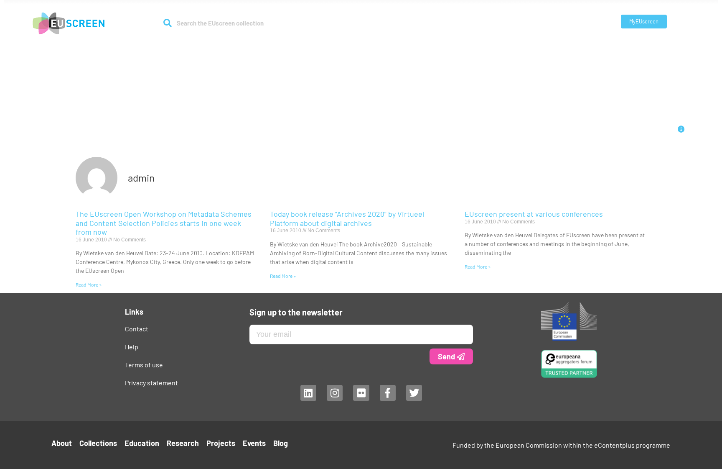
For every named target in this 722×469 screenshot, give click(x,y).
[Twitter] (414, 393)
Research (377, 47)
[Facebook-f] (387, 393)
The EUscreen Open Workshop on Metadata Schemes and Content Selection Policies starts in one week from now (164, 222)
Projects (419, 47)
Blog (474, 47)
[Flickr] (361, 393)
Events (450, 47)
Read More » (89, 284)
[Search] (167, 23)
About (250, 47)
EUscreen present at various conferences (534, 213)
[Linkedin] (308, 393)
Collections (292, 47)
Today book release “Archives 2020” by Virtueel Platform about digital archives (347, 218)
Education (340, 47)
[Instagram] (334, 393)
